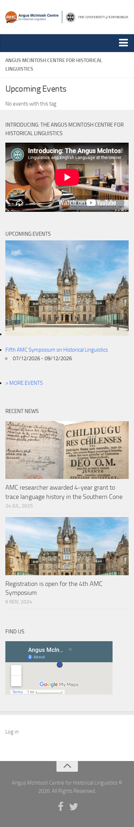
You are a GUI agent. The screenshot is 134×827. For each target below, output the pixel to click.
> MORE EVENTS (24, 383)
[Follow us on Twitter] (74, 807)
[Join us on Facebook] (61, 807)
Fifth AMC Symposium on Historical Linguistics (56, 350)
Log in (12, 732)
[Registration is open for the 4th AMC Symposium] (67, 546)
